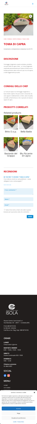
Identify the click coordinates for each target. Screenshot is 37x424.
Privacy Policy (20, 421)
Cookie (15, 421)
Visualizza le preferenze (18, 418)
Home (5, 39)
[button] (34, 392)
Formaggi (9, 39)
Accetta (18, 408)
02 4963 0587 (8, 366)
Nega (18, 413)
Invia (30, 217)
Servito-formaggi (17, 39)
